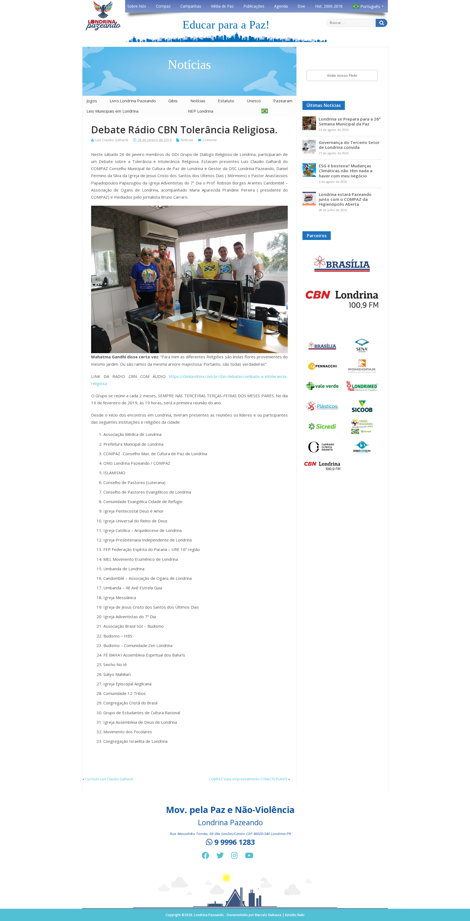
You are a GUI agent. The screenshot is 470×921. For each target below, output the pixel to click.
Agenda (281, 6)
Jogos (91, 100)
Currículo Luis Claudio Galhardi (109, 779)
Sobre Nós (136, 6)
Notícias (197, 100)
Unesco (254, 100)
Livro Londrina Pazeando (133, 100)
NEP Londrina (200, 111)
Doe (301, 6)
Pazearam (282, 100)
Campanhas (190, 6)
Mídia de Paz (222, 6)
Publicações (253, 6)
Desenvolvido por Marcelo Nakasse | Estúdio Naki (265, 915)
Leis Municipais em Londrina (112, 111)
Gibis (173, 100)
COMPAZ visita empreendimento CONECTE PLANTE (248, 779)
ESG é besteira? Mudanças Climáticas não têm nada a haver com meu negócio (345, 170)
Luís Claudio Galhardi (111, 140)
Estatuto (226, 100)
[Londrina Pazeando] (103, 29)
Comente (210, 140)
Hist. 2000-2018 (328, 6)
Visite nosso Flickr (342, 75)
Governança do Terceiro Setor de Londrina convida (349, 145)
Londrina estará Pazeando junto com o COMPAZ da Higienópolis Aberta (345, 199)
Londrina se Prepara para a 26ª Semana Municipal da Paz (350, 121)
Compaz (163, 6)
